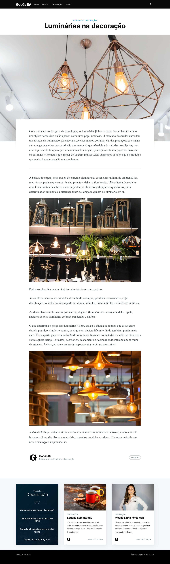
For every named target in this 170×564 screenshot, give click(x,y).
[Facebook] (151, 4)
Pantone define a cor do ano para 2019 (37, 519)
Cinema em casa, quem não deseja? (37, 510)
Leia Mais (135, 457)
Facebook (150, 554)
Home (36, 4)
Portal (45, 4)
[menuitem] (36, 4)
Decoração (57, 4)
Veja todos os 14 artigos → (37, 539)
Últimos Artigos (137, 554)
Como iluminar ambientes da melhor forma (37, 530)
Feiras (68, 4)
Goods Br (45, 456)
